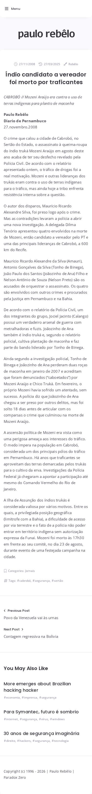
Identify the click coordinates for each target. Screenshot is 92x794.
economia (13, 697)
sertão (58, 581)
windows (58, 719)
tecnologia (61, 741)
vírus (44, 719)
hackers (25, 741)
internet (12, 719)
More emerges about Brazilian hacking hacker (37, 687)
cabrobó (25, 581)
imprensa (30, 697)
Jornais (30, 571)
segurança (42, 581)
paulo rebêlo (46, 34)
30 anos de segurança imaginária (41, 733)
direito (10, 741)
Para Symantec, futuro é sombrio (41, 712)
